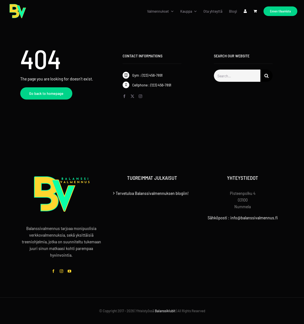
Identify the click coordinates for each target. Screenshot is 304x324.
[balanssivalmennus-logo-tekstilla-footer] (61, 177)
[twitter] (132, 96)
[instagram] (140, 96)
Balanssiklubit (165, 310)
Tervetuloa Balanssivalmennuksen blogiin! (152, 193)
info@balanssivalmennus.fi (254, 217)
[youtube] (69, 271)
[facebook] (124, 96)
